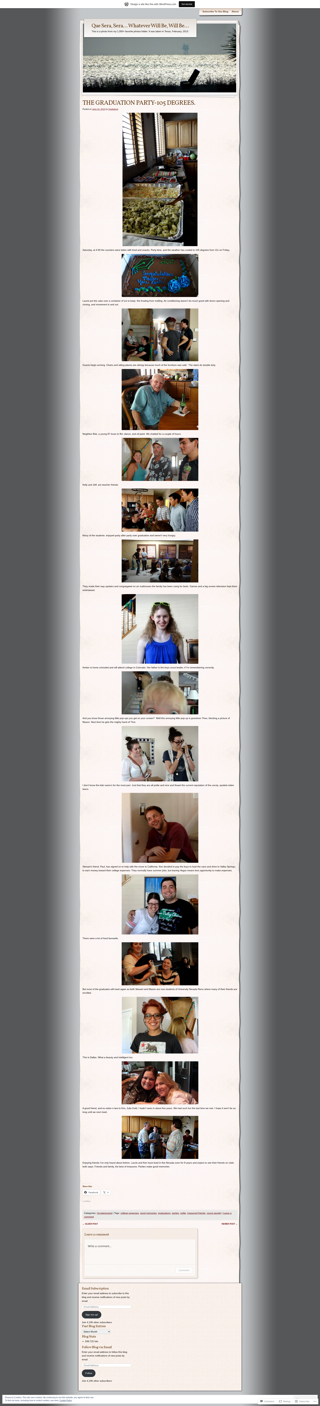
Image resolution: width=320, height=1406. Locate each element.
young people (214, 1213)
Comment (184, 1270)
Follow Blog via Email (97, 1347)
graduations (164, 1213)
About (235, 11)
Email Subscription (95, 1288)
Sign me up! (91, 1314)
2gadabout (113, 109)
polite (183, 1213)
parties (175, 1213)
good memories (148, 1213)
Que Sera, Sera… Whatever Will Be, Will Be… (140, 26)
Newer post (230, 1224)
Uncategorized (104, 1213)
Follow (88, 1373)
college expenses (129, 1213)
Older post (90, 1224)
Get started (187, 4)
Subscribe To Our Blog (215, 11)
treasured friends (196, 1213)
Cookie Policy (66, 1400)
